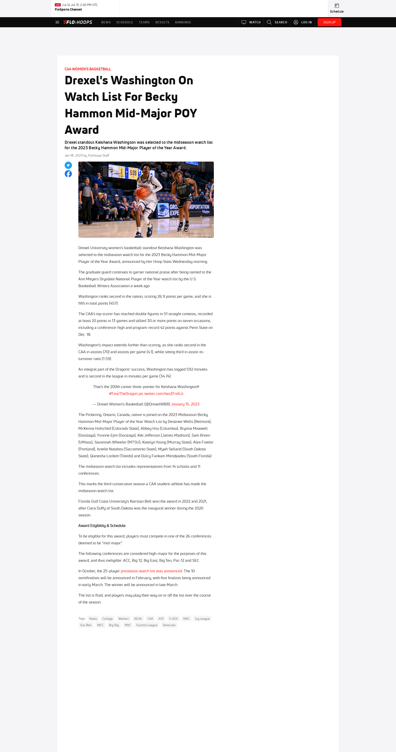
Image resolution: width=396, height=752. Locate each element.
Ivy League (202, 618)
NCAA (138, 618)
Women (123, 618)
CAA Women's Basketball (88, 69)
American (169, 625)
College (107, 618)
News (93, 618)
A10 (161, 618)
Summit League (146, 625)
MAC (186, 618)
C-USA (173, 618)
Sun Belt (86, 625)
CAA (150, 618)
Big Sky (114, 625)
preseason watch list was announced (151, 570)
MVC (128, 625)
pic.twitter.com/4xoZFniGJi (161, 393)
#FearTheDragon (123, 393)
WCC (100, 625)
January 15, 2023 (185, 404)
